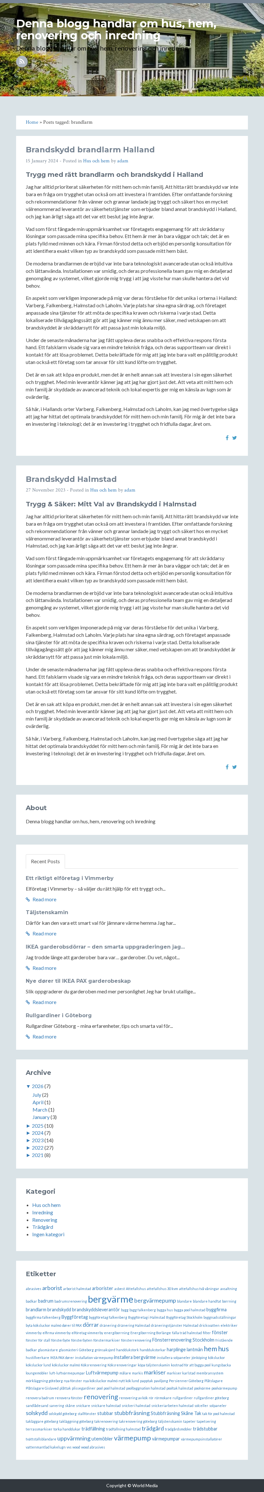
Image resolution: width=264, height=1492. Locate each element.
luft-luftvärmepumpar (67, 1373)
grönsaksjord (105, 1350)
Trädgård (42, 1227)
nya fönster (73, 1381)
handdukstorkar (153, 1350)
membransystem (209, 1373)
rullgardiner (183, 1398)
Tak (197, 1413)
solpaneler (218, 1405)
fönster (220, 1332)
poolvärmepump (224, 1388)
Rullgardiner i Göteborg (59, 1015)
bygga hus (165, 1310)
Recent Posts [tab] (45, 861)
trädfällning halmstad (123, 1429)
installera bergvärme (135, 1357)
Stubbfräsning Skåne (172, 1413)
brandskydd (59, 1309)
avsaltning (228, 1288)
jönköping (199, 1357)
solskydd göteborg (63, 1413)
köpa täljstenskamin (154, 1365)
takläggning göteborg (76, 1421)
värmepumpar (166, 1438)
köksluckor (216, 1357)
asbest (119, 1288)
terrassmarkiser (39, 1429)
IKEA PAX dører (62, 1357)
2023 (37, 1140)
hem (210, 1348)
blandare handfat (207, 1301)
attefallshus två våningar (199, 1288)
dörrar (91, 1324)
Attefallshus (136, 1288)
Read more (44, 899)
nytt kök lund (128, 1381)
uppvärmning (73, 1438)
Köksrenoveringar (122, 1365)
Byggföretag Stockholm (184, 1317)
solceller (201, 1405)
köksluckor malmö (66, 1365)
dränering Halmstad (134, 1325)
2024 (37, 1133)
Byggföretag (74, 1317)
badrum (45, 1301)
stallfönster (87, 1413)
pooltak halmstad (179, 1388)
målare (125, 1373)
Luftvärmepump (102, 1372)
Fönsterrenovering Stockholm (183, 1340)
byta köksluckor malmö (43, 1325)
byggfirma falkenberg (43, 1317)
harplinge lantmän (185, 1349)
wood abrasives (93, 1447)
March (40, 1109)
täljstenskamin (170, 1421)
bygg (124, 1310)
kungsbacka (221, 1365)
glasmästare (48, 1350)
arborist (52, 1287)
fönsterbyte (60, 1340)
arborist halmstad (77, 1288)
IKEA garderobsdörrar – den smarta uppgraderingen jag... (105, 947)
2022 (37, 1147)
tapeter (189, 1421)
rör (151, 1398)
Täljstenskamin (47, 912)
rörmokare (163, 1398)
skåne (70, 1405)
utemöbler (102, 1438)
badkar (31, 1301)
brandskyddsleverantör (96, 1309)
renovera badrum (40, 1398)
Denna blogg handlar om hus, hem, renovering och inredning (116, 29)
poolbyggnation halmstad (145, 1388)
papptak (146, 1381)
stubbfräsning (132, 1412)
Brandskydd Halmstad (71, 479)
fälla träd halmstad (187, 1333)
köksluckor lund (38, 1365)
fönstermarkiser (106, 1340)
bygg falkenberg (142, 1310)
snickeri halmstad (136, 1405)
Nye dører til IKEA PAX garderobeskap (78, 981)
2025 (37, 1126)
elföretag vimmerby (87, 1333)
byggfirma (216, 1309)
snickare (83, 1405)
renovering (101, 1396)
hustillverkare (37, 1357)
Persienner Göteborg (186, 1381)
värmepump (132, 1437)
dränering (108, 1325)
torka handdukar (66, 1429)
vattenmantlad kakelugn (46, 1447)
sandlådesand (37, 1405)
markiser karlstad (181, 1373)
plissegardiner (84, 1388)
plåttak (65, 1388)
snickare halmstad (106, 1405)
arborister (102, 1288)
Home (226, 78)
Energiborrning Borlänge (150, 1333)
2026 (37, 1086)
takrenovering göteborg (138, 1421)
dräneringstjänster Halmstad (174, 1325)
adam (122, 161)
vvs (69, 1447)
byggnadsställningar (219, 1317)
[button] (245, 79)
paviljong (161, 1381)
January (41, 1117)
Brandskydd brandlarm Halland (90, 149)
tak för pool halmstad (218, 1413)
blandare (184, 1301)
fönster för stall (38, 1340)
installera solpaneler (174, 1357)
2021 (37, 1155)
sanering (56, 1405)
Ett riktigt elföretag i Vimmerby (70, 878)
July (37, 1095)
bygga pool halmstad (189, 1310)
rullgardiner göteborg (211, 1398)
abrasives (33, 1288)
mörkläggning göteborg (44, 1381)
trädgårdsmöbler (178, 1429)
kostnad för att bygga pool (191, 1365)
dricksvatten (209, 1325)
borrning (229, 1301)
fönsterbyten (81, 1340)
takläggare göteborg (42, 1421)
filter (207, 1333)
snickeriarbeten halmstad (172, 1405)
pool (100, 1388)
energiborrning (116, 1333)
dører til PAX (72, 1325)
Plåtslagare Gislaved (42, 1388)
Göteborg (86, 1350)
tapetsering (206, 1421)
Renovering (44, 1220)
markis (137, 1373)
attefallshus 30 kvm (162, 1288)
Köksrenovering (94, 1365)
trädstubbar (205, 1428)
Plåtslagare (213, 1381)
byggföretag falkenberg (108, 1317)
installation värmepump (94, 1357)
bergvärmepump (155, 1300)
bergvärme (110, 1299)
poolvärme (202, 1388)
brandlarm (36, 1309)
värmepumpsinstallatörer (201, 1439)
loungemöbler (37, 1373)
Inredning (42, 1212)
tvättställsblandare (41, 1439)
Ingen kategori (48, 1234)
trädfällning (93, 1428)
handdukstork (127, 1350)
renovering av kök (133, 1398)
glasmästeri (68, 1350)
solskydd (37, 1412)
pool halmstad (114, 1388)
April (38, 1102)
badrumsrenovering (70, 1301)
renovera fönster (69, 1398)
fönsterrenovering (136, 1340)
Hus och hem (96, 161)
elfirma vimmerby (56, 1333)
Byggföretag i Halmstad (146, 1317)
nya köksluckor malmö (100, 1381)
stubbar (105, 1413)
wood (76, 1447)
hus (223, 1348)
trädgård (153, 1428)
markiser (155, 1372)
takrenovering (106, 1421)
